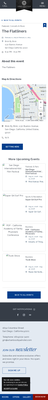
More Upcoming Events (24, 159)
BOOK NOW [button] (40, 397)
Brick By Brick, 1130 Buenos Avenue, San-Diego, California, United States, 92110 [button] (22, 129)
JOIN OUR (19, 349)
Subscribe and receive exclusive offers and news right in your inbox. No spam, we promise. (21, 358)
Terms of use (19, 120)
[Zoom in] (40, 102)
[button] (16, 44)
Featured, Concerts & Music (13, 26)
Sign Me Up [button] (17, 371)
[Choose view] (40, 114)
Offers (16, 397)
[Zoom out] (40, 107)
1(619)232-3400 (4, 4)
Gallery (27, 397)
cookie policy (23, 385)
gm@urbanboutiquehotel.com (17, 340)
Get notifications (22, 309)
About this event (13, 61)
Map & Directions (11, 79)
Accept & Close (10, 388)
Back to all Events (12, 20)
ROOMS (5, 397)
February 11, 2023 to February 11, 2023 (17, 37)
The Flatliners (14, 31)
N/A (7, 137)
